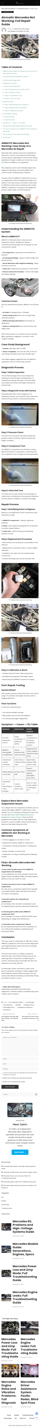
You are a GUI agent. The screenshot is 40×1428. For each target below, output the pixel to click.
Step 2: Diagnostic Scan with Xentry (17, 89)
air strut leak (30, 1002)
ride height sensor (9, 1007)
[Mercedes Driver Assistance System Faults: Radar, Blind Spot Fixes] (30, 1370)
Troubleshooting (7, 12)
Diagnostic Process (10, 83)
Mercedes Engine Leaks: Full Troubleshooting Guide (19, 1182)
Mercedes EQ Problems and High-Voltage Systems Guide (23, 1226)
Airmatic (18, 1005)
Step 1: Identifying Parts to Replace (17, 105)
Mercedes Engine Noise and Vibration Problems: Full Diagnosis (8, 1392)
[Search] (37, 3)
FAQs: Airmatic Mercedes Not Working (16, 134)
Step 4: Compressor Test (13, 95)
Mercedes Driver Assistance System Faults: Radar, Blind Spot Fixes (29, 1392)
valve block (7, 1009)
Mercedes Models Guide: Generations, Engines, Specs (20, 1172)
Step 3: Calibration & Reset (14, 111)
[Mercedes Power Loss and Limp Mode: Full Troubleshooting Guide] (6, 1273)
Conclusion (7, 137)
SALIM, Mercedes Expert (21, 29)
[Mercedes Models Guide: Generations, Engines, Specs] (6, 1249)
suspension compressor (25, 1007)
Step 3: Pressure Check (12, 92)
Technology (5, 1204)
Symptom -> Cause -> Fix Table (14, 123)
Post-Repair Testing (10, 114)
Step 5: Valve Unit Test (12, 98)
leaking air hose (29, 1005)
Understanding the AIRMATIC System (16, 77)
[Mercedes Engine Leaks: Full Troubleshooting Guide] (6, 1297)
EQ (2, 1197)
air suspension (8, 1005)
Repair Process (8, 102)
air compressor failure (16, 1002)
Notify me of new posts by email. (14, 1082)
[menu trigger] (3, 3)
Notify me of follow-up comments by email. (17, 1078)
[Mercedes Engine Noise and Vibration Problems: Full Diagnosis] (10, 1370)
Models (3, 1201)
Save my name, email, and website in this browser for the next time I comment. (20, 1074)
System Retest (10, 117)
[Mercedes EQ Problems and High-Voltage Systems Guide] (6, 1227)
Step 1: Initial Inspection (13, 86)
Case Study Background (11, 80)
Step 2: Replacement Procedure (16, 108)
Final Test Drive (10, 120)
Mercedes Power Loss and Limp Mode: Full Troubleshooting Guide (25, 1273)
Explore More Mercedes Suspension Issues (17, 126)
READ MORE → (20, 1152)
